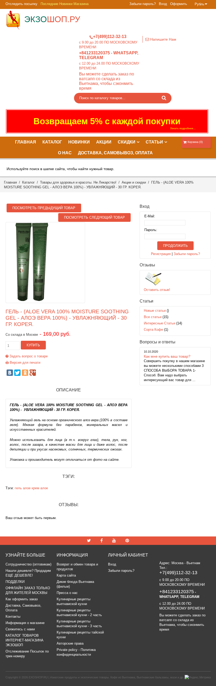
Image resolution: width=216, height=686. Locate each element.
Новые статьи (155, 311)
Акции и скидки (134, 182)
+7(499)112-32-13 (109, 36)
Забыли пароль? (142, 4)
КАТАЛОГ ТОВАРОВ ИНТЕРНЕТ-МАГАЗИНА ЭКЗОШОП (24, 640)
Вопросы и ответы (157, 342)
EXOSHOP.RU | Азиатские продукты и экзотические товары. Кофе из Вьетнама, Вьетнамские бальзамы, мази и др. (106, 677)
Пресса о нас (67, 593)
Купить (33, 345)
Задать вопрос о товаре (28, 356)
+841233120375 (94, 53)
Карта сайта (66, 575)
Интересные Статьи (159, 323)
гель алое (23, 488)
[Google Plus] (33, 373)
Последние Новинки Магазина (65, 4)
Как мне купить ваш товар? (167, 356)
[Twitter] (17, 373)
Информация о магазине (25, 623)
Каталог (28, 182)
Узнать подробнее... (183, 128)
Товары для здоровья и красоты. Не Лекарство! (78, 182)
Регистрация (161, 254)
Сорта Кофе (153, 330)
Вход (163, 4)
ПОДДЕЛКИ (15, 582)
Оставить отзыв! (157, 290)
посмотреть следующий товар (94, 217)
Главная (10, 182)
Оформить (178, 4)
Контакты (13, 616)
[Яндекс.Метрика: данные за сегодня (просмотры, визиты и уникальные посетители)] (198, 677)
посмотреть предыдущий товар (43, 208)
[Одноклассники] (25, 373)
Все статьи (152, 317)
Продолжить (175, 246)
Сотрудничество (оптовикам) (28, 564)
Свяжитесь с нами (20, 629)
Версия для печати (24, 362)
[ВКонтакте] (10, 373)
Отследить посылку (21, 4)
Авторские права (70, 643)
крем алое (40, 488)
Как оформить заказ (22, 599)
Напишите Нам (162, 39)
